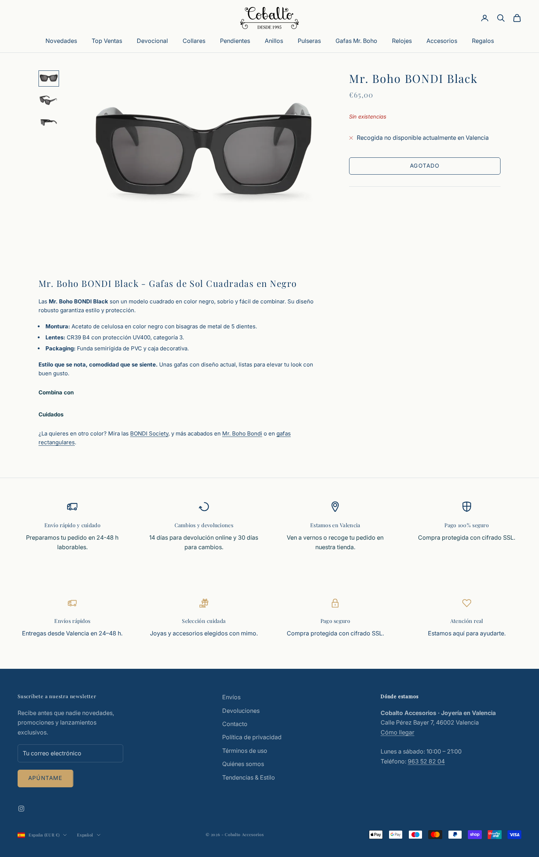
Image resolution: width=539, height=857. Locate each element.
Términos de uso (244, 750)
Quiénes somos (243, 763)
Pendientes (235, 40)
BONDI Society (149, 433)
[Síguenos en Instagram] (21, 808)
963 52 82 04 (426, 761)
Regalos (483, 40)
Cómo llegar (397, 732)
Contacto (234, 723)
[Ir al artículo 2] (48, 100)
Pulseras (309, 40)
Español (85, 835)
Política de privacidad (252, 737)
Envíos (231, 697)
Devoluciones (241, 710)
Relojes (402, 40)
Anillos (274, 40)
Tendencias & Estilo (248, 777)
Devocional (152, 40)
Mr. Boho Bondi (242, 433)
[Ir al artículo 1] (48, 78)
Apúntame (45, 777)
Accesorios (441, 40)
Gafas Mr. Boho (356, 40)
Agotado (424, 165)
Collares (194, 40)
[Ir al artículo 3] (48, 122)
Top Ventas (107, 40)
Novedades (61, 40)
